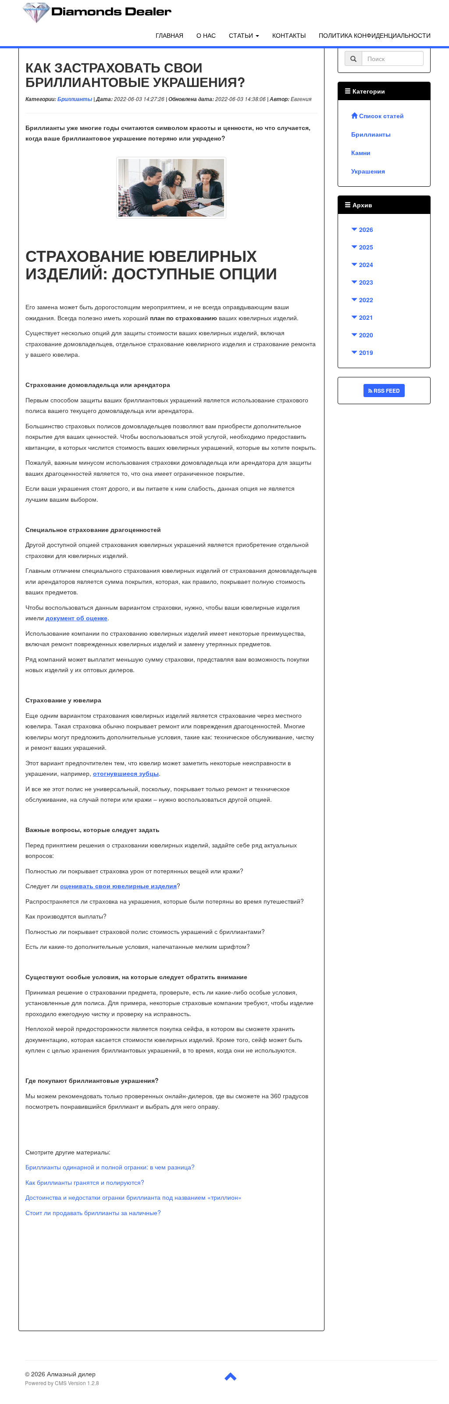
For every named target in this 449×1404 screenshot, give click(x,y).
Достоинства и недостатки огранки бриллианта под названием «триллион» (133, 1197)
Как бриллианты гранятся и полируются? (84, 1182)
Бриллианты (74, 99)
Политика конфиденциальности (375, 35)
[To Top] (231, 1379)
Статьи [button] (242, 35)
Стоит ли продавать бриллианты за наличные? (93, 1212)
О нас (206, 35)
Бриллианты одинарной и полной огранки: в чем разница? (110, 1166)
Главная (169, 35)
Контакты (289, 35)
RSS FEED (386, 390)
